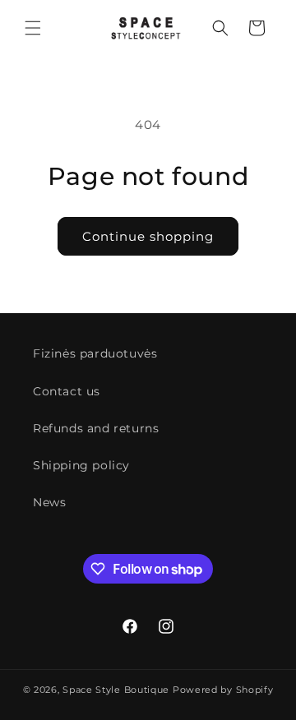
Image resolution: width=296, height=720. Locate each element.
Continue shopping (148, 236)
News (49, 502)
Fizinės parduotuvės (95, 353)
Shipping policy (81, 465)
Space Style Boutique (115, 689)
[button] (33, 28)
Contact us (66, 391)
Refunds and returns (96, 428)
